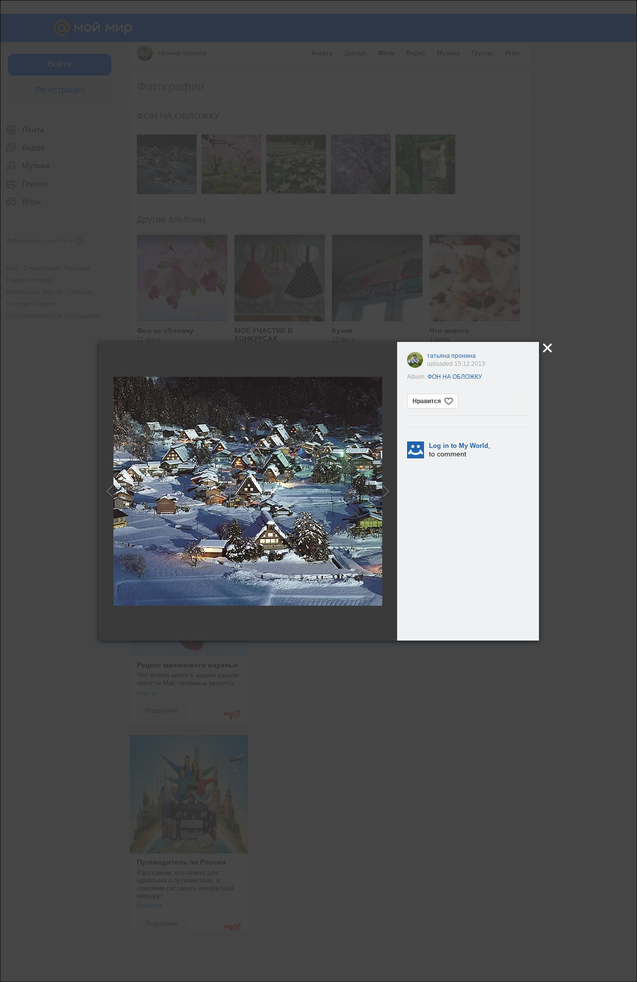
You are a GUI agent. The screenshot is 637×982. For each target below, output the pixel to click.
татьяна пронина (451, 355)
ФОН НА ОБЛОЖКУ (454, 376)
